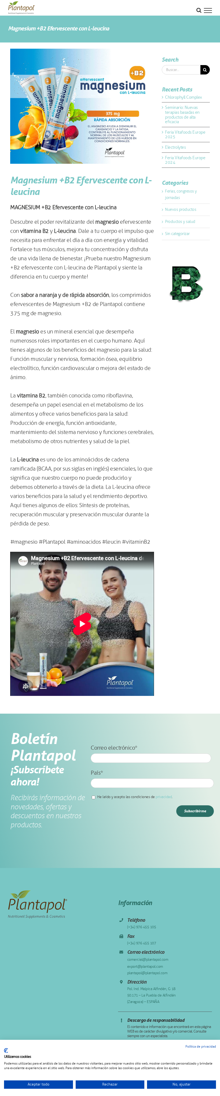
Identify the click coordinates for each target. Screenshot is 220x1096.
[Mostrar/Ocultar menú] (208, 10)
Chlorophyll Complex (183, 97)
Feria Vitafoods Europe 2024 (185, 160)
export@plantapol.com (145, 966)
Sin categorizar (177, 233)
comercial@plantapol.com (147, 959)
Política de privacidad (200, 1046)
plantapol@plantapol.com (147, 973)
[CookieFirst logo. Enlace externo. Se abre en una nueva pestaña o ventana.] (6, 1050)
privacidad (164, 797)
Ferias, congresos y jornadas (181, 194)
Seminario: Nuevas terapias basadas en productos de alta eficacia (182, 114)
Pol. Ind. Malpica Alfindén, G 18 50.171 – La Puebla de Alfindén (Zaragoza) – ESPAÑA (151, 995)
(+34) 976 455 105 (141, 927)
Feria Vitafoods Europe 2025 (185, 135)
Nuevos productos (180, 209)
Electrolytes (175, 147)
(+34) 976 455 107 (141, 943)
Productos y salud (180, 221)
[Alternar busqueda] (198, 10)
